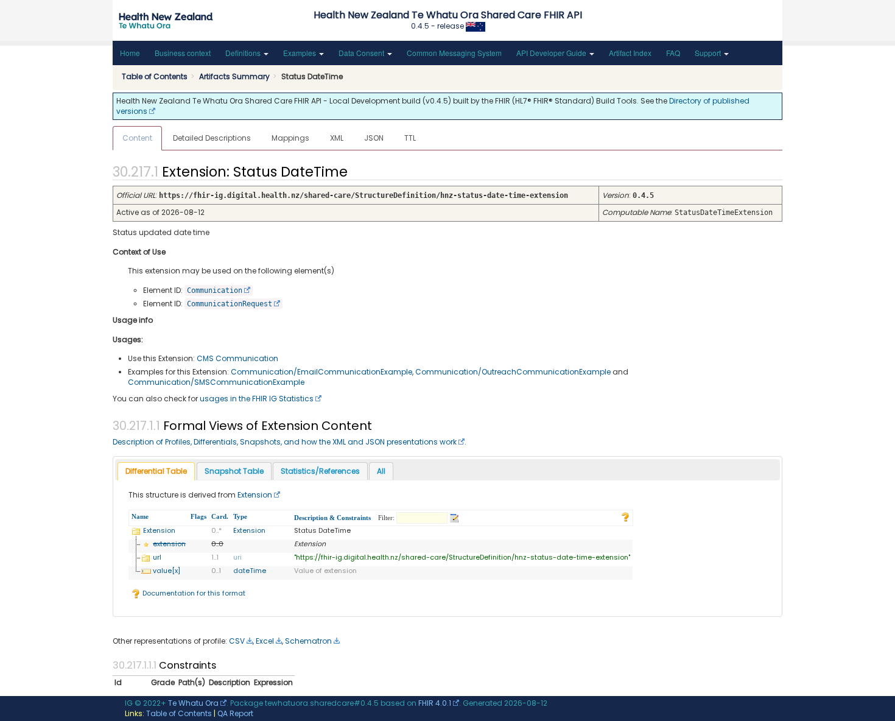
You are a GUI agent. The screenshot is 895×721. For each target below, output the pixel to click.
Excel (265, 641)
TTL (410, 138)
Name (140, 516)
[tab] (156, 471)
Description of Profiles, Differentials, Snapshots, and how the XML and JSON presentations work (285, 442)
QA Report (235, 713)
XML (336, 138)
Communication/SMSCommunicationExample (216, 382)
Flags (198, 516)
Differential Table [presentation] (156, 471)
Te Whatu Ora (193, 703)
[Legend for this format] (625, 516)
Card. (219, 516)
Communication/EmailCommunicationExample (321, 372)
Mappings (290, 138)
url (157, 557)
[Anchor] (358, 170)
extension (169, 544)
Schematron (308, 641)
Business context (183, 52)
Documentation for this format (193, 593)
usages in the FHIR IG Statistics (257, 398)
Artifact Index (630, 52)
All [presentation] (381, 471)
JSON (374, 138)
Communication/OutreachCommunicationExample (513, 372)
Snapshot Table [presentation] (234, 471)
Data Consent (362, 52)
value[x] (166, 570)
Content (137, 138)
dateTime (249, 570)
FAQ (673, 52)
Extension (254, 495)
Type (240, 516)
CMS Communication (237, 358)
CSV (237, 641)
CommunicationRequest (229, 304)
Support (709, 52)
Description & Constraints (332, 517)
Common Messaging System (454, 52)
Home (130, 52)
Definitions (243, 52)
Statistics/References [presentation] (320, 471)
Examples (300, 52)
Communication (214, 290)
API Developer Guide (552, 52)
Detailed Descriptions (212, 138)
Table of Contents (179, 713)
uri (237, 557)
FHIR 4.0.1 (434, 703)
